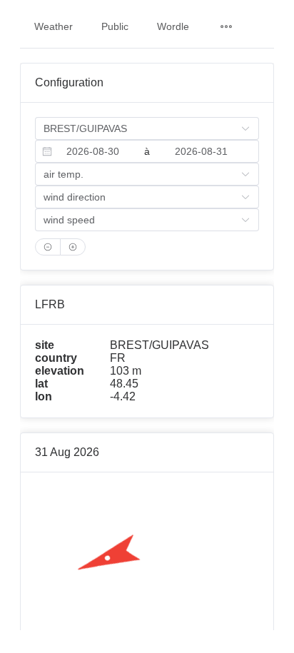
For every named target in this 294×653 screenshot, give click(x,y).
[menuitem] (226, 27)
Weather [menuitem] (53, 26)
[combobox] (93, 151)
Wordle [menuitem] (173, 26)
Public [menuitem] (114, 26)
